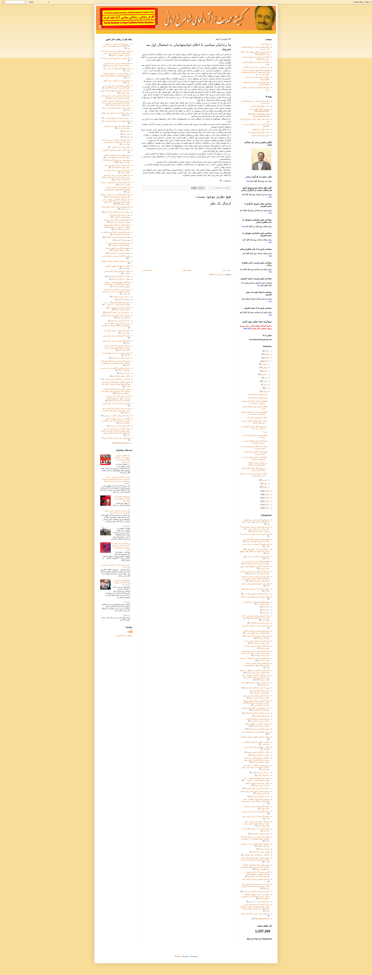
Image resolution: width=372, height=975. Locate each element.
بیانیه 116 (126, 131)
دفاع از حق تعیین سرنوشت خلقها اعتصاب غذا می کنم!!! (118, 309)
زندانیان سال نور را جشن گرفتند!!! (117, 312)
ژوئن (265, 384)
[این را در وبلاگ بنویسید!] (200, 187)
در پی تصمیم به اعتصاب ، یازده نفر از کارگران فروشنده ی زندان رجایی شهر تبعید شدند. (116, 291)
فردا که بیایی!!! (125, 373)
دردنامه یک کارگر (124, 299)
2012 (267, 505)
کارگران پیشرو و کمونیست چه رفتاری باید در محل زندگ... (253, 475)
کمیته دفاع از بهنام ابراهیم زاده (259, 132)
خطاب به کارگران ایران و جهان (119, 276)
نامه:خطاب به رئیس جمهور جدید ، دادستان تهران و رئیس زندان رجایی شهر (122, 458)
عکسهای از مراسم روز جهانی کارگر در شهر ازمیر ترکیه (121, 582)
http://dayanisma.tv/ (122, 443)
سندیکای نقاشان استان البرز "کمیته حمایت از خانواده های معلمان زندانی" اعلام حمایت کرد (117, 348)
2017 (267, 361)
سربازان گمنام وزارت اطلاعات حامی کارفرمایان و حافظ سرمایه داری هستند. (115, 324)
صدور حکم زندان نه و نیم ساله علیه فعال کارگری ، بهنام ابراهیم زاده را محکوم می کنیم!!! (115, 363)
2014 (267, 498)
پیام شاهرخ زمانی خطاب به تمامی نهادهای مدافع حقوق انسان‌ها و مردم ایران (117, 189)
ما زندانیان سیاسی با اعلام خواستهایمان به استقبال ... (256, 464)
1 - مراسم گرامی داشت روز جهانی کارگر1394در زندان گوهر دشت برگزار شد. (116, 46)
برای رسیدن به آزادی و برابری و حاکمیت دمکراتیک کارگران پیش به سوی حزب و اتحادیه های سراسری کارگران (115, 103)
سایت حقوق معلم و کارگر (260, 106)
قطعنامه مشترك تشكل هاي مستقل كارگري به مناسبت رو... (254, 402)
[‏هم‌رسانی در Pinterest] (192, 187)
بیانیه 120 (126, 137)
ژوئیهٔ (265, 381)
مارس (264, 480)
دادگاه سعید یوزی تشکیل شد (257, 418)
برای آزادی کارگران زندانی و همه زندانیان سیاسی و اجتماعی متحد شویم (115, 97)
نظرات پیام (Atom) (216, 274)
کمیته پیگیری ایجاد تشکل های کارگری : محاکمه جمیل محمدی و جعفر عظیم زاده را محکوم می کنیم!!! (115, 391)
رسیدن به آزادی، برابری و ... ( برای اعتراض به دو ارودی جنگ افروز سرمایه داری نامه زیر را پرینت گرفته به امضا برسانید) (116, 480)
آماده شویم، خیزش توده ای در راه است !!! (115, 58)
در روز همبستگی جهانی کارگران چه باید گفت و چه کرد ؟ (254, 427)
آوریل (265, 391)
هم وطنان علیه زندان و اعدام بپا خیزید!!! (116, 438)
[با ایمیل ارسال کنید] (203, 187)
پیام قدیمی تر (146, 270)
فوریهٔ (265, 483)
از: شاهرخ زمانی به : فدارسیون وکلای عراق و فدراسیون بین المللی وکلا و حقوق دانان (115, 75)
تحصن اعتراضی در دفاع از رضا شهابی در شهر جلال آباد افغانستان (115, 233)
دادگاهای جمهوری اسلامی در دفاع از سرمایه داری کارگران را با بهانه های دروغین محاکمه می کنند (117, 284)
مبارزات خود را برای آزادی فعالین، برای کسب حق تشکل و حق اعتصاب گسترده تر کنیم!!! (116, 410)
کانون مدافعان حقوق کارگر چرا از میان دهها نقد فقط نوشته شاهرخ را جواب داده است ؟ (115, 384)
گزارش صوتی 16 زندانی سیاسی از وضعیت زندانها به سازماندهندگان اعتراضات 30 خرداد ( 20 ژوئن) (117, 398)
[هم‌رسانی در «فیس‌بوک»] (195, 187)
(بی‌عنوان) (126, 526)
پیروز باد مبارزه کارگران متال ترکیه (117, 212)
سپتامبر (264, 374)
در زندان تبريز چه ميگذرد (121, 296)
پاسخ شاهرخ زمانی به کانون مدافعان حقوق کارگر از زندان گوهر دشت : (117, 156)
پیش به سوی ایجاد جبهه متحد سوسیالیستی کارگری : (120, 216)
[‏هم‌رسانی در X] (197, 187)
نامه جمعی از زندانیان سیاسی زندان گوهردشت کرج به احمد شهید (117, 512)
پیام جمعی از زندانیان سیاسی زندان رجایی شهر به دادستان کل (117, 166)
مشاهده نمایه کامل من (124, 636)
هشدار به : (126, 602)
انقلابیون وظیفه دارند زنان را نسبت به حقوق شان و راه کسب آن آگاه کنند (116, 87)
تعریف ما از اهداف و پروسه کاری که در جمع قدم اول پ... (253, 447)
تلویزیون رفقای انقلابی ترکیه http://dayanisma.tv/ (259, 110)
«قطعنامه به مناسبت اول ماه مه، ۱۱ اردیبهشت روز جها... (254, 458)
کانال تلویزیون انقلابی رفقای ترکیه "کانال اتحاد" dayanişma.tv (255, 53)
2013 (267, 501)
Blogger (178, 956)
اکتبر (265, 371)
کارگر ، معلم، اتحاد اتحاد (121, 376)
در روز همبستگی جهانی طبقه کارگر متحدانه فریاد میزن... (254, 469)
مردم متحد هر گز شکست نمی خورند (117, 416)
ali (128, 632)
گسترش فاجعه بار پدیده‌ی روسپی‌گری (116, 403)
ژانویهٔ (265, 487)
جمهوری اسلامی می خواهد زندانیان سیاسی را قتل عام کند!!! (117, 249)
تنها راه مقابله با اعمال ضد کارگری (117, 237)
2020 (267, 351)
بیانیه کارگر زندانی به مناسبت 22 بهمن (116, 150)
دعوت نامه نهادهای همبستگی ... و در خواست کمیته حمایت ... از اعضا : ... (117, 303)
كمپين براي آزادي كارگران (260, 135)
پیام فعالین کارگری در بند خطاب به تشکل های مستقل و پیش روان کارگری (115, 196)
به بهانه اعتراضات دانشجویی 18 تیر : (117, 118)
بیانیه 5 (264, 432)
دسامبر (264, 364)
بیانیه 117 (126, 134)
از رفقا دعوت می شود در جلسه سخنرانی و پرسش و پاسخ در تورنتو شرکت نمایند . (121, 546)
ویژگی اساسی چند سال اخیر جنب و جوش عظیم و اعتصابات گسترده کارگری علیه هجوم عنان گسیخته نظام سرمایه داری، (115, 432)
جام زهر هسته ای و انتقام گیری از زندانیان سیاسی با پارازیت (118, 244)
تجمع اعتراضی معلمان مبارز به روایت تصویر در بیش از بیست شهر (116, 221)
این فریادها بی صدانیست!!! (257, 394)
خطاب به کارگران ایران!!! (121, 279)
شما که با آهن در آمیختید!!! (120, 358)
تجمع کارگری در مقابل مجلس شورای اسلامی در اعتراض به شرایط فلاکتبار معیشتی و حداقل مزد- (116, 227)
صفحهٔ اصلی (187, 270)
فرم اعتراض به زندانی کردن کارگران (256, 67)
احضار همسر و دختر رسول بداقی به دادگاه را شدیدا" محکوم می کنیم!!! (117, 64)
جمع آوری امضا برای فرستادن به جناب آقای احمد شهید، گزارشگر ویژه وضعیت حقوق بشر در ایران (255, 72)
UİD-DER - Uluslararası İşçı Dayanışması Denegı (259, 115)
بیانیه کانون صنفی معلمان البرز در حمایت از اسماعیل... (255, 442)
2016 (267, 491)
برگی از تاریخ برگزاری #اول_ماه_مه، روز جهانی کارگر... (254, 422)
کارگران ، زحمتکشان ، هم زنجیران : (117, 379)
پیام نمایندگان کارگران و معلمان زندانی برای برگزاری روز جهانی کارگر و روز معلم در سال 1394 (116, 202)
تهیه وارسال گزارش (123, 240)
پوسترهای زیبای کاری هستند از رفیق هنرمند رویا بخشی (122, 498)
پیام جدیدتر (226, 270)
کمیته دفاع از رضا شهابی (261, 129)
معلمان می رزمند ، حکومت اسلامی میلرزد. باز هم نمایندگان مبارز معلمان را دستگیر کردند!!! (115, 421)
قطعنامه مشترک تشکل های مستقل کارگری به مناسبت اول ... (254, 413)
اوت (265, 378)
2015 (267, 495)
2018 (267, 358)
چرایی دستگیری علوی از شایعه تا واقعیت (115, 261)
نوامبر (264, 367)
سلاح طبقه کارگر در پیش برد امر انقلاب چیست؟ (255, 453)
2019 (267, 354)
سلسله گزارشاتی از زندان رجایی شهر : (116, 336)
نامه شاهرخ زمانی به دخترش (119, 426)
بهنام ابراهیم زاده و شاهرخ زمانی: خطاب (115, 121)
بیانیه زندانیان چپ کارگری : (120, 147)
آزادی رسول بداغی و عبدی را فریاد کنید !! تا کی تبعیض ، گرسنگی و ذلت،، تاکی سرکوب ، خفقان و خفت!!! (115, 53)
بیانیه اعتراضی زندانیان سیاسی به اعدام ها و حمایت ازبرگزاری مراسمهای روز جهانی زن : (116, 142)
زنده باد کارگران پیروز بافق (120, 321)
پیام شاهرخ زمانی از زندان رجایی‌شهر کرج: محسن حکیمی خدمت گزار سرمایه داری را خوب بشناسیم (115, 177)
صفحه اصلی (265, 44)
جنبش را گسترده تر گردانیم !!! (119, 253)
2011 (267, 508)
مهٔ (266, 388)
